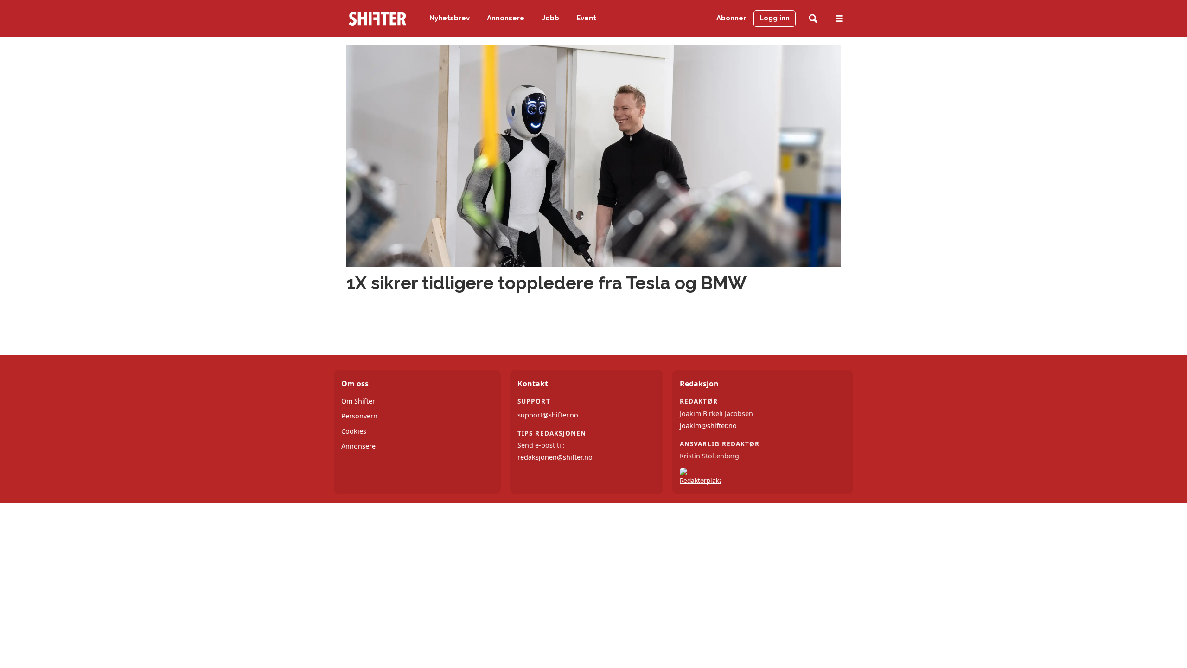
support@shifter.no (547, 415)
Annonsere (505, 18)
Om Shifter (358, 401)
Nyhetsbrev (449, 18)
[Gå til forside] (377, 19)
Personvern (359, 415)
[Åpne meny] (839, 19)
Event (586, 18)
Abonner (731, 18)
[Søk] (813, 18)
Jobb (550, 18)
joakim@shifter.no (708, 425)
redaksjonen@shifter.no (555, 457)
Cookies (353, 431)
